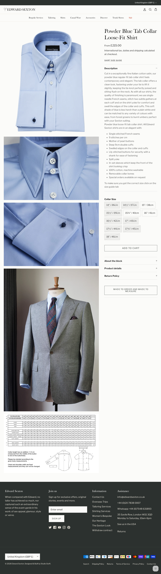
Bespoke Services (36, 17)
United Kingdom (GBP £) (144, 3)
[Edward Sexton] (19, 9)
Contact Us (98, 497)
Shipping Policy (98, 564)
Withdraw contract (102, 530)
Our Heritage (99, 520)
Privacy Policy (138, 564)
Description (110, 68)
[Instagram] (64, 527)
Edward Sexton (18, 564)
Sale (130, 17)
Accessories (90, 17)
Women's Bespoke (102, 516)
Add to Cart (131, 248)
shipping (138, 50)
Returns (121, 531)
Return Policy (111, 276)
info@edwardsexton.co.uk (131, 497)
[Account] (144, 9)
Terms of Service (123, 564)
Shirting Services (101, 511)
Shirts (62, 17)
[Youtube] (59, 527)
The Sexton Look (101, 525)
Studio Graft (45, 564)
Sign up (56, 518)
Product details (113, 268)
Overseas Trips (100, 501)
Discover (104, 17)
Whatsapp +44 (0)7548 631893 (134, 508)
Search (86, 564)
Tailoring (51, 17)
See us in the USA (126, 524)
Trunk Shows (118, 17)
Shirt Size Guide (113, 60)
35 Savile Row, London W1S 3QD (134, 514)
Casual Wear (75, 17)
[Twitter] (50, 527)
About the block (113, 261)
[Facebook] (54, 527)
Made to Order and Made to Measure (130, 290)
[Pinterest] (68, 527)
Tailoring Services (101, 506)
